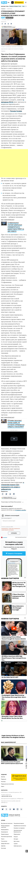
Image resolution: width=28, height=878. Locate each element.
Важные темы (5, 6)
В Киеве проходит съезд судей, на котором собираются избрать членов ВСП (16, 423)
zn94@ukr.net (20, 798)
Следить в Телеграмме (15, 553)
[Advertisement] (14, 163)
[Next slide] (26, 6)
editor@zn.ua (4, 802)
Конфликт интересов (19, 828)
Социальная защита (19, 823)
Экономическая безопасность (18, 831)
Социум (16, 836)
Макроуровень (5, 829)
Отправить (14, 533)
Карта (2, 786)
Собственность (18, 846)
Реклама (3, 781)
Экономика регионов (6, 836)
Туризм (15, 843)
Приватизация (5, 834)
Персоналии (17, 834)
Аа (12, 2)
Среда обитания (5, 843)
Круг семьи (16, 841)
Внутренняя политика (6, 823)
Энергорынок (4, 832)
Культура (3, 848)
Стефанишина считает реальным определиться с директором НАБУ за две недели (16, 227)
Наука (2, 839)
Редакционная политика (7, 784)
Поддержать (20, 2)
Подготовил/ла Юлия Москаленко (11, 502)
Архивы (3, 776)
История (16, 839)
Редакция (3, 779)
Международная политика (5, 826)
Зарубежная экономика (20, 825)
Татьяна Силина (16, 111)
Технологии (4, 841)
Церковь (3, 846)
